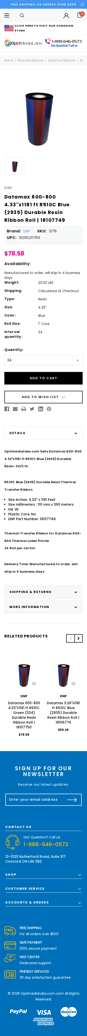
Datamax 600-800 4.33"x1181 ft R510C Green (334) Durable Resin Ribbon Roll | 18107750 (24, 715)
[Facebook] (6, 409)
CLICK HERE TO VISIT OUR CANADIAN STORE (43, 28)
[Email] (15, 409)
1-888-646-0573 (45, 844)
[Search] (21, 15)
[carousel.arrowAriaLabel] (10, 931)
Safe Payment (31, 942)
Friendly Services (34, 971)
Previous (70, 638)
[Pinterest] (49, 409)
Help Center (30, 957)
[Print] (23, 409)
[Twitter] (32, 409)
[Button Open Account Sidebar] (66, 16)
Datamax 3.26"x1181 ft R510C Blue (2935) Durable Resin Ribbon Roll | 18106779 (63, 713)
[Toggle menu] (6, 15)
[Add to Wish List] (34, 684)
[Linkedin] (40, 409)
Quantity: (13, 350)
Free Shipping (31, 927)
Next (78, 638)
